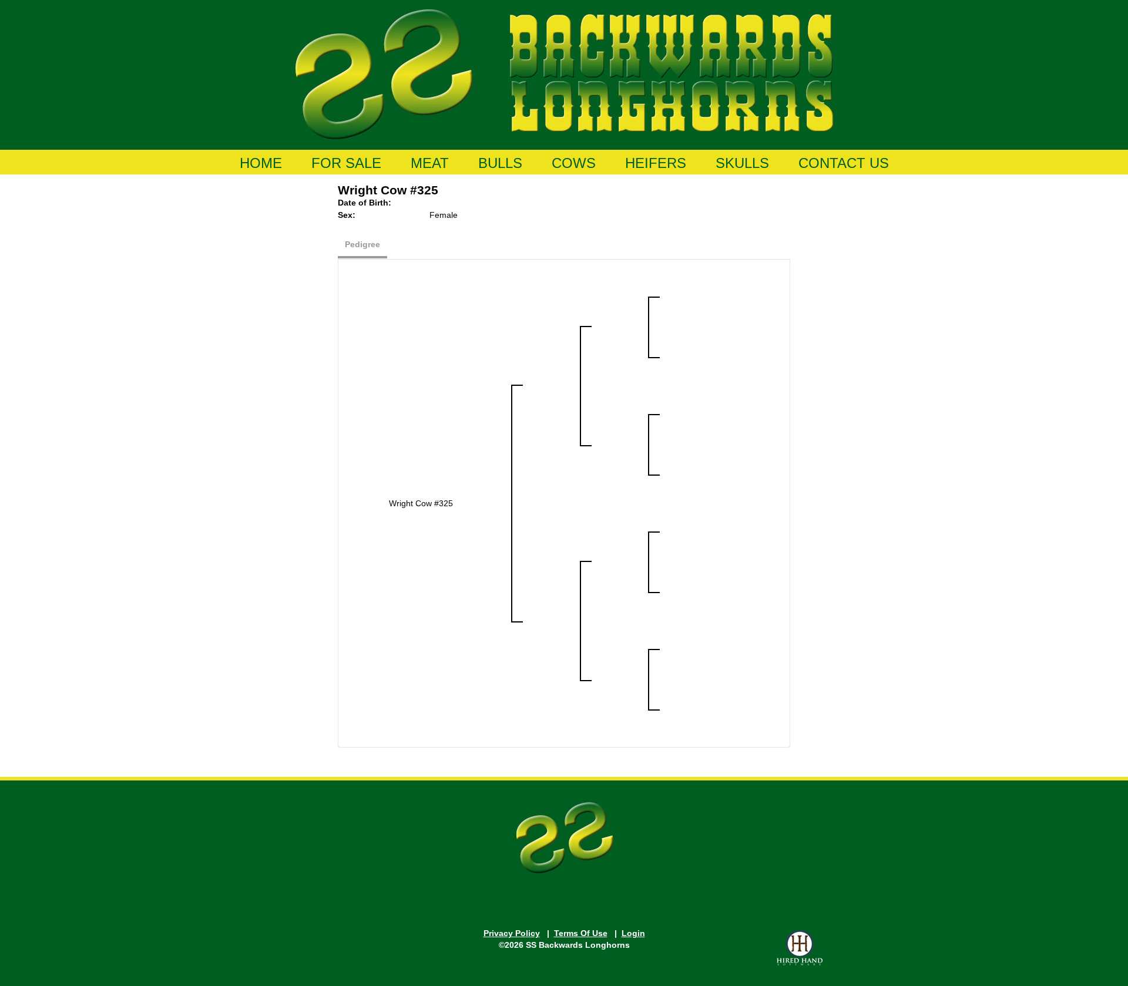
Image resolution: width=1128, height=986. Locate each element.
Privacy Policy (512, 933)
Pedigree (362, 244)
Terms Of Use (580, 933)
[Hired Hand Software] (799, 947)
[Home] (564, 72)
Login (633, 933)
